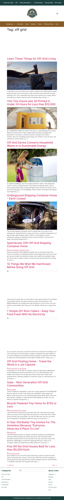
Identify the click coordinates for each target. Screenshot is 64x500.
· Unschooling (48, 2)
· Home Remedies (24, 2)
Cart (56, 24)
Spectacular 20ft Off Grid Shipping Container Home (29, 244)
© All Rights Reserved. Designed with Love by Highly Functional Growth (32, 498)
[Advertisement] (32, 44)
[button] (3, 14)
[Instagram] (57, 13)
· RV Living (57, 2)
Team (27, 24)
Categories (9, 24)
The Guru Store (48, 24)
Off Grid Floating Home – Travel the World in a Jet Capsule (29, 363)
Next (54, 465)
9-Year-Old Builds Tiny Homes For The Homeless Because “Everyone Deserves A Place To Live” (31, 425)
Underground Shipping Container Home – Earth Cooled (32, 197)
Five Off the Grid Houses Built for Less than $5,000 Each (31, 448)
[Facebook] (53, 13)
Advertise (20, 24)
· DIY (16, 2)
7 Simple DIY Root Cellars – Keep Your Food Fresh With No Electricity (31, 312)
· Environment (38, 2)
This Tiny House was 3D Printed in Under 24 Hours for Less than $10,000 (31, 102)
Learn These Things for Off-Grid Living (31, 58)
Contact (33, 24)
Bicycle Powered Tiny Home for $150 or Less (31, 405)
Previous (10, 465)
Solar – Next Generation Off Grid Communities (27, 384)
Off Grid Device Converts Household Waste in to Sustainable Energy (30, 144)
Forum (40, 24)
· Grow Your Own (8, 2)
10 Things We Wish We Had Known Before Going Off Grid (29, 265)
